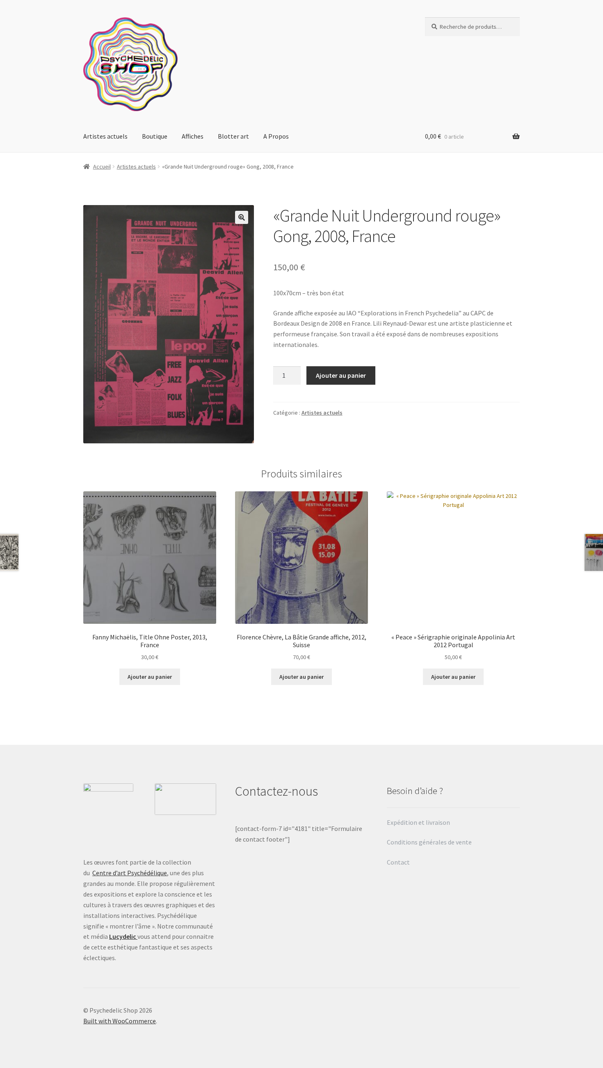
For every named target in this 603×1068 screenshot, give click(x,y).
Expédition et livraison (419, 822)
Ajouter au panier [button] (150, 676)
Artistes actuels (105, 136)
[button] (241, 217)
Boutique (154, 136)
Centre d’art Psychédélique (129, 873)
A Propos (276, 136)
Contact (399, 862)
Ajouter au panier (341, 375)
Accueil (102, 166)
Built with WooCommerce (119, 1021)
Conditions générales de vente (429, 842)
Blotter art (233, 136)
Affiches (192, 136)
